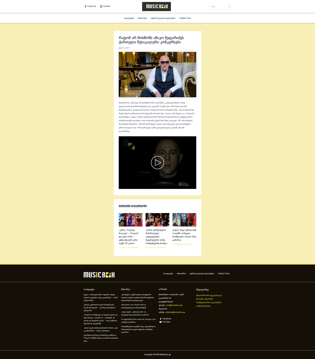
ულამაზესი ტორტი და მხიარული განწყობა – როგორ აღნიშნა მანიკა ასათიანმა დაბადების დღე (101, 338)
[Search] (229, 6)
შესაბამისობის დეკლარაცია (209, 295)
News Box (142, 18)
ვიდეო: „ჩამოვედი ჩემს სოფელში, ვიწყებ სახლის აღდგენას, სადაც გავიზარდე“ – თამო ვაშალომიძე (101, 297)
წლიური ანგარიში (204, 299)
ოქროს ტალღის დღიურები (163, 18)
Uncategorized (124, 247)
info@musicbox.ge (174, 305)
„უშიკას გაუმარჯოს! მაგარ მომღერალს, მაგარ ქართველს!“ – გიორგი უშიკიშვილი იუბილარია (99, 307)
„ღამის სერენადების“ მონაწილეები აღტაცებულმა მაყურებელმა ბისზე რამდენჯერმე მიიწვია (156, 237)
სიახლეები (129, 18)
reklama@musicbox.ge (175, 312)
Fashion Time (185, 18)
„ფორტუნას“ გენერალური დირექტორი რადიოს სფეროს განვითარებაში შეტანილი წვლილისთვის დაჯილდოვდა (137, 297)
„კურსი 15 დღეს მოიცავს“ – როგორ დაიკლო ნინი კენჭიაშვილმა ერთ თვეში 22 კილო (128, 237)
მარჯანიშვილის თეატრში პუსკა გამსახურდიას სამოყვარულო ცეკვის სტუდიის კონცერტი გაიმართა (138, 329)
